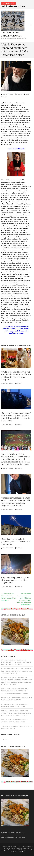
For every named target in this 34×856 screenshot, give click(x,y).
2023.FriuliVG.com (11, 35)
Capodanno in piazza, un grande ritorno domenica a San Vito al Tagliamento (15, 580)
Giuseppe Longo (8, 94)
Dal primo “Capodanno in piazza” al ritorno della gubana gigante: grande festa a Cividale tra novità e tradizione (16, 416)
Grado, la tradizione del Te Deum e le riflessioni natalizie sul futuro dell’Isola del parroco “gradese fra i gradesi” (16, 375)
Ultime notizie (8, 3)
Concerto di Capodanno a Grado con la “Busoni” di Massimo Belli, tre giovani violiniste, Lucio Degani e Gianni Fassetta (15, 501)
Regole (22, 851)
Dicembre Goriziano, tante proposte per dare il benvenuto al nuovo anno (16, 541)
